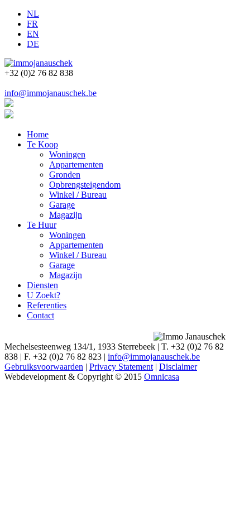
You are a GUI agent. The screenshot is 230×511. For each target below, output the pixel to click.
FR (32, 23)
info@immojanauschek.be (50, 93)
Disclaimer (178, 366)
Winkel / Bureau (78, 194)
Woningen (67, 154)
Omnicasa (161, 376)
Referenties (46, 305)
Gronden (64, 174)
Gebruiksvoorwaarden (43, 366)
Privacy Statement (121, 366)
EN (33, 34)
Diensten (42, 285)
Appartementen (76, 164)
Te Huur (41, 225)
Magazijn (65, 214)
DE (33, 44)
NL (33, 13)
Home (38, 134)
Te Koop (42, 144)
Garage (62, 204)
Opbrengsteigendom (85, 184)
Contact (40, 315)
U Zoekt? (43, 295)
